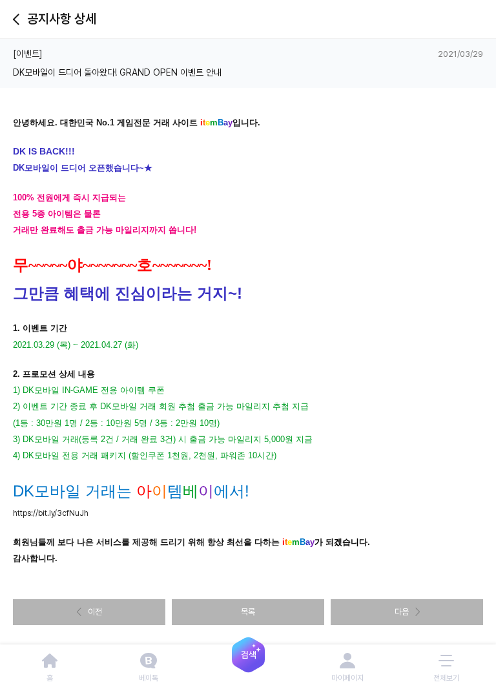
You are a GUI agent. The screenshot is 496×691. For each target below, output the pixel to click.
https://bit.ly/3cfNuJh (50, 513)
